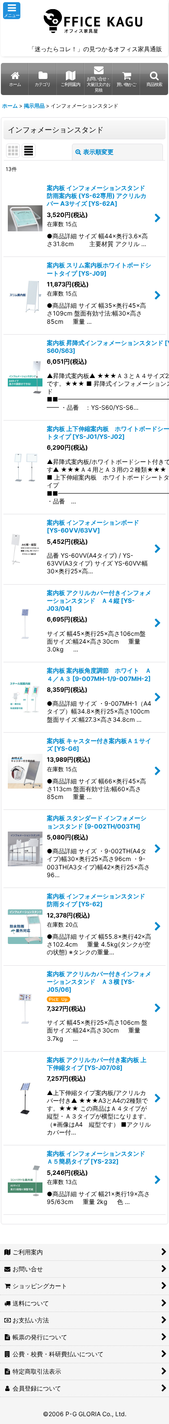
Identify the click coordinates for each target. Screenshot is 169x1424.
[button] (11, 10)
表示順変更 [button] (98, 151)
